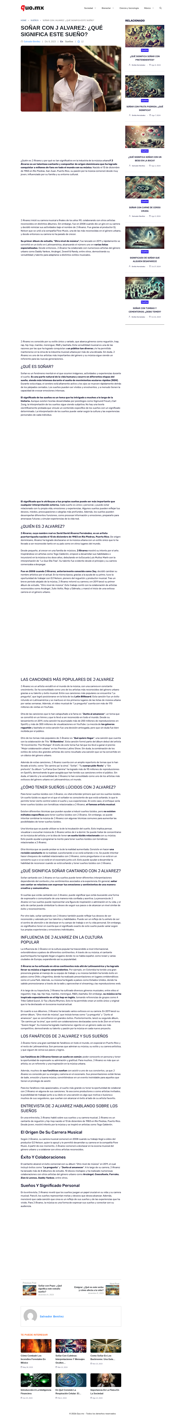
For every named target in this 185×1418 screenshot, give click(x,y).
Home (23, 20)
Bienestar (106, 8)
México (147, 8)
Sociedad (88, 8)
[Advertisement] (70, 136)
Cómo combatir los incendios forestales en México (33, 1359)
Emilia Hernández (138, 65)
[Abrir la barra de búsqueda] (160, 8)
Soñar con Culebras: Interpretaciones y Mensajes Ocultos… (70, 1359)
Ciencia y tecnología (129, 8)
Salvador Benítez (32, 41)
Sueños (34, 20)
